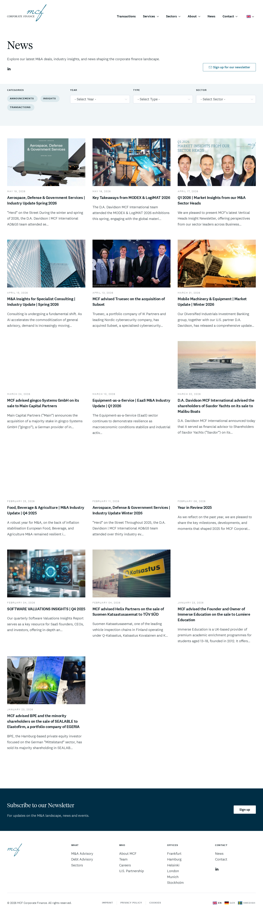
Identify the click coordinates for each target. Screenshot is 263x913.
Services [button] (149, 16)
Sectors (77, 865)
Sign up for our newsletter (231, 67)
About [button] (192, 16)
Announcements (22, 98)
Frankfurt (174, 853)
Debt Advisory (82, 859)
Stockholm (175, 882)
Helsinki (173, 865)
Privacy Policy (131, 902)
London (173, 871)
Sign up (244, 809)
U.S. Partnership (131, 871)
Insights (49, 98)
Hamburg (174, 859)
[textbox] (98, 99)
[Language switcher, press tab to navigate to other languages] (250, 16)
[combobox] (100, 99)
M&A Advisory (82, 853)
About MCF (128, 853)
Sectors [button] (171, 16)
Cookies (155, 902)
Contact (221, 859)
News (211, 16)
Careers (125, 865)
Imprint (107, 902)
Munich (173, 876)
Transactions (126, 16)
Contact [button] (228, 16)
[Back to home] (27, 12)
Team (123, 859)
